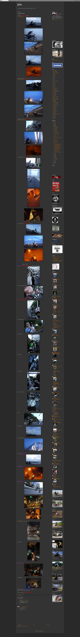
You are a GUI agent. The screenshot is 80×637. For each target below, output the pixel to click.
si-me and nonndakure (56, 113)
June (54, 154)
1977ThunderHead (55, 73)
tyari (53, 118)
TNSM (54, 117)
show (53, 112)
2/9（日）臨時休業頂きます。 (56, 327)
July (54, 153)
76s (53, 83)
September (55, 130)
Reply (20, 610)
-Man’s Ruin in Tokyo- (56, 442)
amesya (54, 86)
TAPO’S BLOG (55, 299)
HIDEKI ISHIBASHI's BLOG (56, 371)
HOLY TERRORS (55, 398)
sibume (54, 114)
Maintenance (54, 104)
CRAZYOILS (54, 359)
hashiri (20, 595)
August (55, 131)
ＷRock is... (54, 448)
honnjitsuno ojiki (55, 96)
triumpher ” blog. (55, 320)
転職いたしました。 (55, 434)
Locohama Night (55, 102)
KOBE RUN (58, 377)
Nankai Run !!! (55, 136)
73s (53, 81)
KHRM (54, 100)
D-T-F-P (54, 418)
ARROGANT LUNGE (56, 386)
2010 (54, 162)
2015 (54, 122)
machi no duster (55, 103)
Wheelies (54, 365)
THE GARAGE (58, 279)
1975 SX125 (54, 72)
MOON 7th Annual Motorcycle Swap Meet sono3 (57, 146)
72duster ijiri (54, 80)
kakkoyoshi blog (55, 99)
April (54, 156)
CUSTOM (58, 464)
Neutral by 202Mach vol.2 (56, 463)
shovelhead (54, 374)
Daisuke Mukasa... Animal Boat (56, 416)
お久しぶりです (58, 402)
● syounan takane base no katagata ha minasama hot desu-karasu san (57, 260)
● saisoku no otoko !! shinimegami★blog (56, 259)
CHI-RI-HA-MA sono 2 (56, 133)
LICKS (54, 329)
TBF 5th (55, 135)
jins (20, 4)
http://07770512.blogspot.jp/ (21, 79)
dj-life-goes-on (54, 476)
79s (53, 84)
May (54, 155)
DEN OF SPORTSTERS (56, 436)
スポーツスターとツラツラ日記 (57, 460)
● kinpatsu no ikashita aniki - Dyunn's (57, 261)
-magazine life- (55, 290)
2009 (54, 163)
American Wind (55, 323)
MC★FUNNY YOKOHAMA (57, 296)
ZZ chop (54, 284)
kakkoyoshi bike (55, 98)
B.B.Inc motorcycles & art (56, 478)
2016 (54, 121)
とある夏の (58, 273)
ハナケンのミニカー (55, 411)
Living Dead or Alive (59, 291)
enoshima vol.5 (55, 88)
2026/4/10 (54, 297)
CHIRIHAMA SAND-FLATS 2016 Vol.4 (57, 408)
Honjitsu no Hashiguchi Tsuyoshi (58, 137)
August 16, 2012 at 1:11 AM (25, 606)
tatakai (54, 116)
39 (53, 74)
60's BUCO (58, 470)
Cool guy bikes (58, 285)
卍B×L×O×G (54, 484)
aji (53, 85)
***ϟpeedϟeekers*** (55, 278)
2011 (54, 161)
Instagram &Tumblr (59, 387)
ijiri (53, 97)
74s (53, 82)
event (53, 89)
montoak (20, 521)
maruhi (54, 105)
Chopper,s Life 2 (55, 392)
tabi (53, 115)
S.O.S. (54, 314)
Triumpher (54, 376)
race (53, 111)
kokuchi (54, 101)
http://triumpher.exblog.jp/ (21, 16)
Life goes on (54, 475)
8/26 (54, 138)
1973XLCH (54, 71)
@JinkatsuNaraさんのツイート (56, 60)
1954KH (54, 70)
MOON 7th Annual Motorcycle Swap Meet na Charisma (57, 144)
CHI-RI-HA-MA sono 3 (56, 132)
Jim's (54, 469)
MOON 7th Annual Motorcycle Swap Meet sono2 (57, 148)
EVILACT (54, 410)
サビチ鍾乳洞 (58, 354)
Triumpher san (55, 139)
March (54, 157)
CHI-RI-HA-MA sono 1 (56, 134)
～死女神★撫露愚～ (55, 413)
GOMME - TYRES (59, 360)
